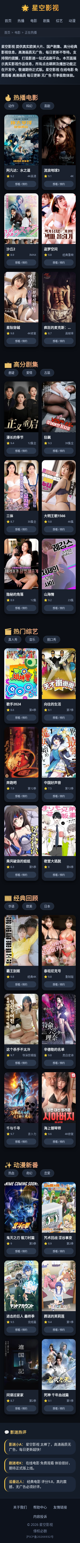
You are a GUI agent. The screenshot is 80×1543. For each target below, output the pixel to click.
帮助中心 (40, 1507)
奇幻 (29, 1173)
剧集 (46, 20)
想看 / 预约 (21, 184)
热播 (20, 20)
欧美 (29, 906)
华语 (11, 906)
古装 (47, 373)
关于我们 (20, 1507)
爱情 (29, 373)
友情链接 (60, 1507)
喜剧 (47, 106)
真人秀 (12, 639)
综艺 (59, 20)
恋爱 (47, 1173)
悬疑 (11, 373)
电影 (33, 20)
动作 (11, 106)
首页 (8, 20)
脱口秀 (51, 639)
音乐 (32, 639)
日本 (47, 906)
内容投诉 (40, 1516)
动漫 (72, 20)
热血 (11, 1173)
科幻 (29, 106)
